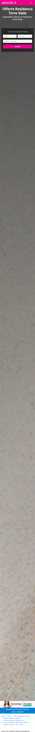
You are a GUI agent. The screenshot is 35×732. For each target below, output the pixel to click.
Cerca (17, 46)
